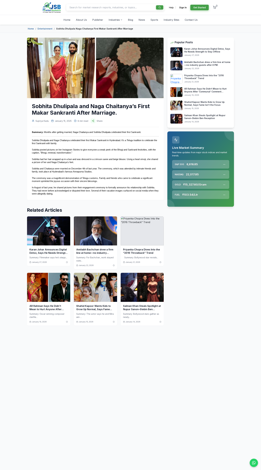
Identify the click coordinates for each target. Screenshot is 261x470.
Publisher (97, 19)
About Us (81, 19)
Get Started (199, 7)
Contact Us (191, 19)
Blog (130, 19)
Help (171, 7)
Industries (114, 19)
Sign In (183, 7)
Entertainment (45, 28)
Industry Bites (171, 19)
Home (66, 19)
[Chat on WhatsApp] (254, 463)
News (142, 19)
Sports (154, 19)
